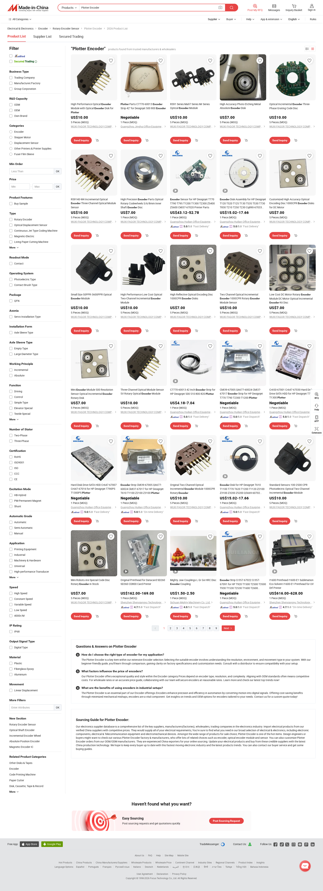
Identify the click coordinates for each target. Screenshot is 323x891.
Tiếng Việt (241, 866)
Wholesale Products (141, 862)
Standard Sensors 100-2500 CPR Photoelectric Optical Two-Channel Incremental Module (289, 488)
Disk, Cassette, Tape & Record (26, 786)
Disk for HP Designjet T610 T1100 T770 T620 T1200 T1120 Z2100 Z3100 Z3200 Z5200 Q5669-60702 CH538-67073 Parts (242, 489)
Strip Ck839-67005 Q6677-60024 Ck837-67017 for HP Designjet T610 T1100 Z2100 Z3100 (142, 489)
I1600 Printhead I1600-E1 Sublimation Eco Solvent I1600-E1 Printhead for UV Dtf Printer (291, 584)
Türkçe (228, 866)
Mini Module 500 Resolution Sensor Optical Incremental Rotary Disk (92, 394)
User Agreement (145, 873)
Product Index (246, 862)
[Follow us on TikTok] (282, 844)
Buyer (229, 19)
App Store (29, 844)
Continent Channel (184, 862)
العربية (176, 866)
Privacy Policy (179, 873)
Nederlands (163, 866)
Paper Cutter (16, 780)
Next (227, 628)
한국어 (186, 866)
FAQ (150, 855)
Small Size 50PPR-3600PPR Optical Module (91, 296)
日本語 (196, 866)
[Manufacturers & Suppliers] (27, 8)
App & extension (270, 19)
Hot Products (65, 862)
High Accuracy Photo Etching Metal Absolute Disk (240, 106)
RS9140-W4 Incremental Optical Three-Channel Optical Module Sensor (93, 203)
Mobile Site (182, 855)
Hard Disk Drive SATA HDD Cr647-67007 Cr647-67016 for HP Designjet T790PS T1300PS (94, 488)
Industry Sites (205, 862)
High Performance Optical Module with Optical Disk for (92, 108)
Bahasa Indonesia (259, 866)
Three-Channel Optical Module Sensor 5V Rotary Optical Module (142, 391)
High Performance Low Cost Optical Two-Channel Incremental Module (141, 298)
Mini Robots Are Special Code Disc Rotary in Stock (90, 582)
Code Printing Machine (22, 774)
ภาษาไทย (217, 866)
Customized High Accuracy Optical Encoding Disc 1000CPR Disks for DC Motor (291, 203)
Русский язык (122, 866)
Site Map (169, 855)
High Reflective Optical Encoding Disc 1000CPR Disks (191, 296)
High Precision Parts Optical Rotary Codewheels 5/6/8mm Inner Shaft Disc (142, 203)
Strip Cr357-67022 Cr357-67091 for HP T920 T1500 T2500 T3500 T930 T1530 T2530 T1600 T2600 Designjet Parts (243, 584)
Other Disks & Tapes (20, 763)
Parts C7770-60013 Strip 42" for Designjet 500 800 (143, 106)
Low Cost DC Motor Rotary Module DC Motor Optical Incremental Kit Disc (291, 298)
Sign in (312, 10)
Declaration (162, 873)
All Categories (20, 19)
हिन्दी (206, 866)
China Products (84, 862)
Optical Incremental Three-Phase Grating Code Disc (289, 106)
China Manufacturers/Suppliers (111, 862)
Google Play (52, 844)
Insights (260, 862)
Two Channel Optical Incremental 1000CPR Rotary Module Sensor (240, 298)
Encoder (14, 768)
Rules (313, 19)
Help (248, 19)
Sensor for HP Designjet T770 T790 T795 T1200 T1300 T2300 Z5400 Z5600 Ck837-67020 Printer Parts (192, 203)
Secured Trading (71, 36)
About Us (139, 855)
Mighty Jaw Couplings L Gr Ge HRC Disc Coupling (193, 582)
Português (93, 866)
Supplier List (42, 36)
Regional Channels (225, 862)
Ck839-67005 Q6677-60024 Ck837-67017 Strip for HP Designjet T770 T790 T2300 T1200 (241, 393)
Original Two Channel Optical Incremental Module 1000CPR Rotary (192, 489)
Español (80, 866)
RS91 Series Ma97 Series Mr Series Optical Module (190, 106)
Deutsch (149, 866)
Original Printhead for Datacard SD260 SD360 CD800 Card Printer (143, 582)
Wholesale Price (163, 862)
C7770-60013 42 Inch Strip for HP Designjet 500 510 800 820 (192, 391)
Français (107, 866)
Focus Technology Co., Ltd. (164, 878)
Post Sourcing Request (226, 820)
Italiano (137, 866)
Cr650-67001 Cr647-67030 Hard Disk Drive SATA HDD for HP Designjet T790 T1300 (291, 393)
